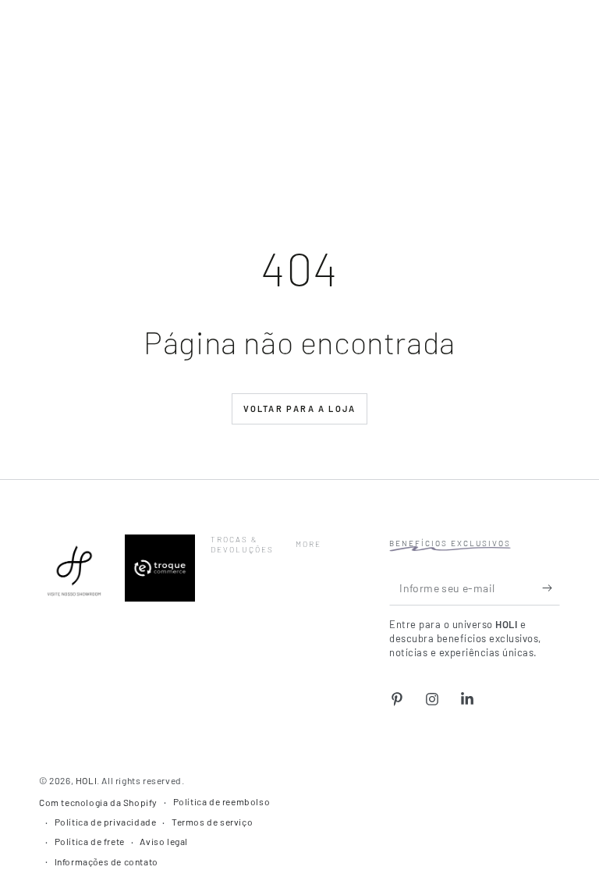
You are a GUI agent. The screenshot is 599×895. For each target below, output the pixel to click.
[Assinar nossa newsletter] (551, 587)
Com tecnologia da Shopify (98, 802)
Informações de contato (106, 861)
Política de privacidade (106, 821)
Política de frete (90, 841)
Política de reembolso (222, 801)
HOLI (86, 780)
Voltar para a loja (299, 408)
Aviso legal (164, 841)
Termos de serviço (212, 821)
